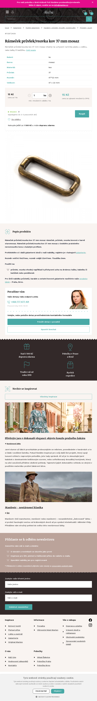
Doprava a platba (74, 626)
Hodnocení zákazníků (18, 661)
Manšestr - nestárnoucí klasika (24, 507)
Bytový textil (14, 626)
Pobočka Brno (43, 665)
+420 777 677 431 (20, 302)
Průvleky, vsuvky (86, 28)
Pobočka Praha (44, 661)
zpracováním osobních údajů (62, 566)
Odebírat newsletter (18, 607)
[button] (14, 111)
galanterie (81, 252)
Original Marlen (15, 642)
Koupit (82, 114)
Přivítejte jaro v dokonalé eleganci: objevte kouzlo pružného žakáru (45, 438)
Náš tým (12, 657)
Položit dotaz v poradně (48, 322)
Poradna (41, 626)
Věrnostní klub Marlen (47, 630)
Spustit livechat (48, 329)
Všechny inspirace (48, 397)
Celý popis (31, 50)
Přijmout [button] (58, 691)
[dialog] (48, 687)
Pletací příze (14, 630)
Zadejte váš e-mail (13, 592)
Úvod (7, 28)
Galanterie (17, 28)
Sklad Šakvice (43, 657)
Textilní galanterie (33, 28)
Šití (8, 513)
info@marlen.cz (61, 5)
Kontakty (12, 665)
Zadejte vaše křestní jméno (17, 578)
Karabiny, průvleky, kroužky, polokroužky (60, 28)
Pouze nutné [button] (41, 691)
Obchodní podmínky (75, 637)
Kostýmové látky (14, 444)
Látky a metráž (15, 634)
